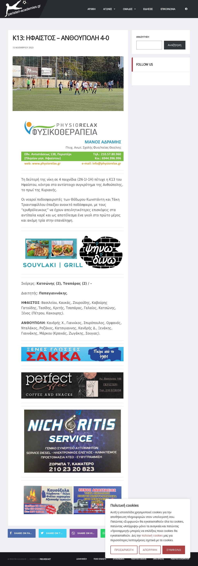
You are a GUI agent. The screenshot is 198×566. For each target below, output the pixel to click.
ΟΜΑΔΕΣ (128, 9)
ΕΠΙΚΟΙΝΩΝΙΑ (168, 9)
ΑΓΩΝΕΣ (107, 9)
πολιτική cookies (152, 535)
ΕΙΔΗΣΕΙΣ (148, 9)
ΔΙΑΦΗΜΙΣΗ (81, 559)
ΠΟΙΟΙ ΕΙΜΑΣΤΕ (100, 559)
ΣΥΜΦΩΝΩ (173, 550)
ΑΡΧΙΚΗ (92, 9)
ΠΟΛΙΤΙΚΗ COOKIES (138, 559)
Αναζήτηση (142, 36)
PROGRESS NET (45, 559)
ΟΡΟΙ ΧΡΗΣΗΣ (158, 559)
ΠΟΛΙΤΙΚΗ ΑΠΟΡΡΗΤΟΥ (180, 559)
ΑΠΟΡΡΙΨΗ (150, 550)
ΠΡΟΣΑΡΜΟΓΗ (123, 550)
